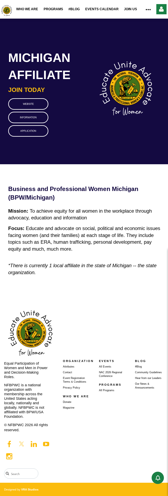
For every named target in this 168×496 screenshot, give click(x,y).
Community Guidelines (148, 372)
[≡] (148, 9)
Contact (67, 372)
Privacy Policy (71, 387)
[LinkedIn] (34, 444)
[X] (21, 444)
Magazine (68, 407)
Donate (67, 401)
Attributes (68, 366)
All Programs (106, 390)
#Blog (138, 366)
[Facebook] (9, 444)
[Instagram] (9, 456)
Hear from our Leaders (148, 378)
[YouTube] (46, 444)
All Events (105, 366)
